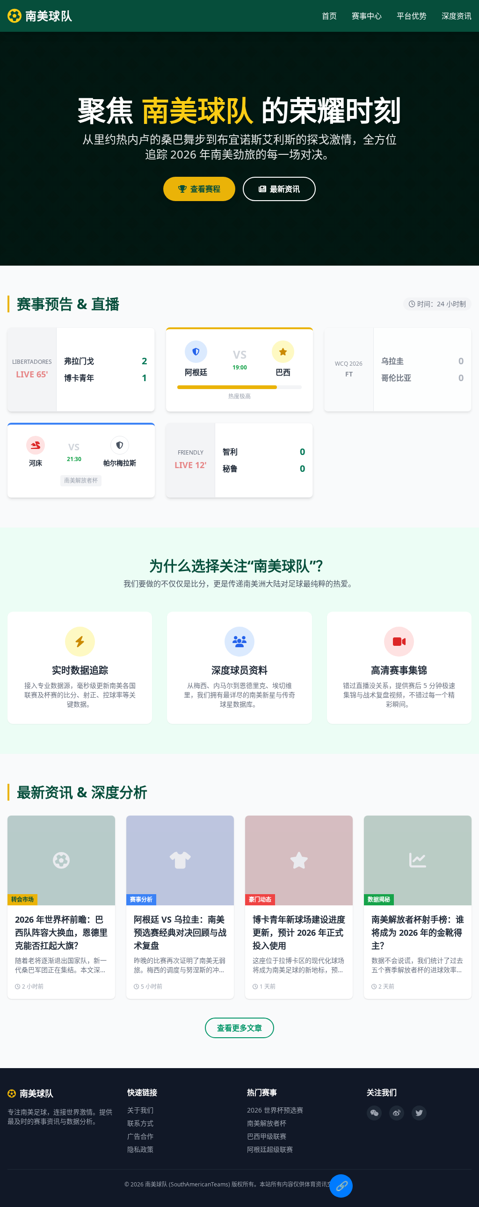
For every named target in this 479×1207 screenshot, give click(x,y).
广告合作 (140, 1136)
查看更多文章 (239, 1028)
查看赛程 (205, 189)
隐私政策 (140, 1149)
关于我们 (140, 1110)
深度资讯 (457, 16)
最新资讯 (285, 189)
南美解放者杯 (266, 1123)
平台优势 (412, 16)
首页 (329, 16)
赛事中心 (367, 16)
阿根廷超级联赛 (270, 1149)
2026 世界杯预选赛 (275, 1110)
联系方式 (140, 1123)
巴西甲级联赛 (266, 1136)
